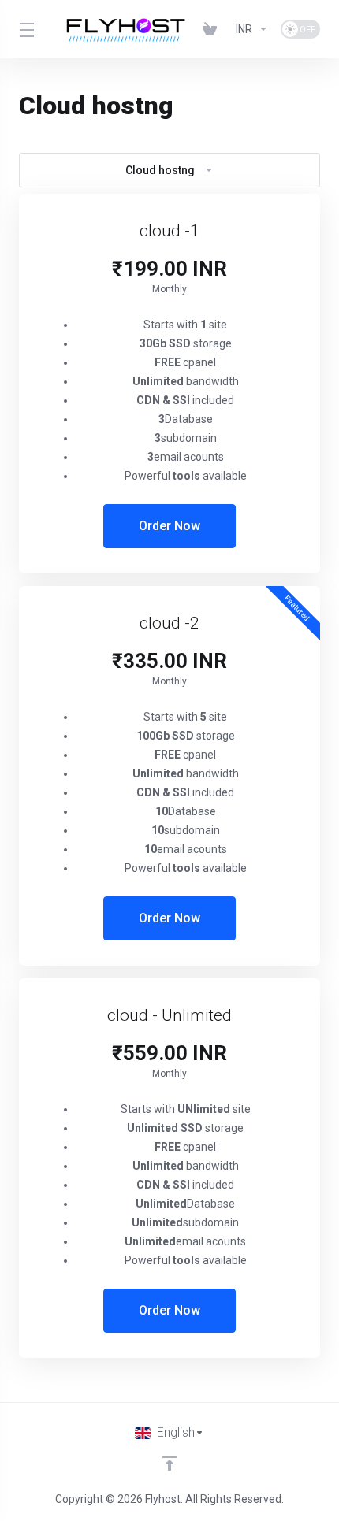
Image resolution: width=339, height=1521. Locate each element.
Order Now (169, 525)
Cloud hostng (160, 170)
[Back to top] (169, 1463)
